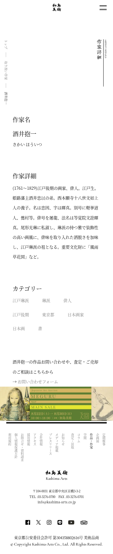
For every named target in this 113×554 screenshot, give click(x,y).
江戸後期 (21, 314)
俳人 (67, 300)
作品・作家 (91, 441)
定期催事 (103, 439)
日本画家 (75, 314)
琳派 (46, 300)
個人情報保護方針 (15, 445)
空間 (85, 436)
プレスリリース (50, 444)
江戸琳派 (21, 300)
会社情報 (41, 439)
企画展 (97, 438)
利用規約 (9, 439)
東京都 (48, 314)
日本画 (19, 328)
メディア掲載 (56, 442)
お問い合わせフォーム (38, 381)
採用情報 (28, 439)
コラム (78, 438)
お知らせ (63, 439)
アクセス (34, 439)
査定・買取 (72, 441)
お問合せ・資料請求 (22, 447)
